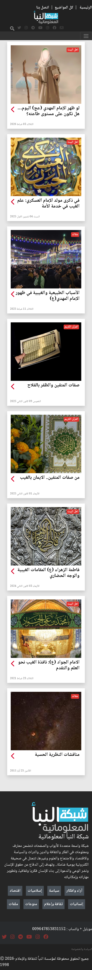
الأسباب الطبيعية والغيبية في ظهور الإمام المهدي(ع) (47, 296)
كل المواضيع (64, 7)
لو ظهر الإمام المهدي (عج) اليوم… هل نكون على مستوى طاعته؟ (48, 111)
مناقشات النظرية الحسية (57, 755)
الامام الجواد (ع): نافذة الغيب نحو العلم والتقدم (48, 665)
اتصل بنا (42, 7)
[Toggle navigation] (86, 36)
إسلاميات (35, 890)
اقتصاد (15, 890)
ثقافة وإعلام (53, 904)
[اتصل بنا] (61, 28)
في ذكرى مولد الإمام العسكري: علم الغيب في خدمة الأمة (48, 203)
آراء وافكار (74, 890)
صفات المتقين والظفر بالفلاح (53, 385)
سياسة (54, 890)
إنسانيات (76, 904)
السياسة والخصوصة (81, 949)
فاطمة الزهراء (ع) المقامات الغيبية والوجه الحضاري (48, 573)
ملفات (13, 904)
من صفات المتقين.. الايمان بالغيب (49, 478)
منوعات (31, 904)
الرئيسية (86, 7)
